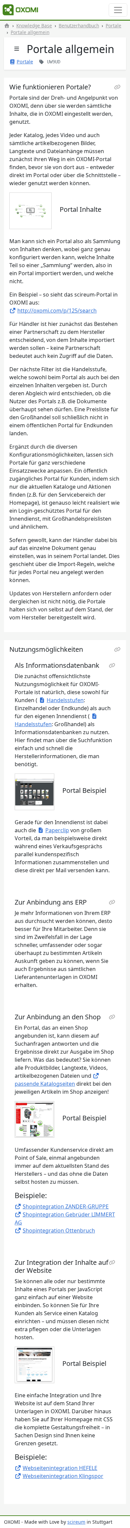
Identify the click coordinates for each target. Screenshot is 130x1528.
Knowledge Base (34, 25)
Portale (113, 25)
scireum (76, 1522)
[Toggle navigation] (118, 10)
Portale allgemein (30, 32)
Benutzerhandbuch (79, 25)
